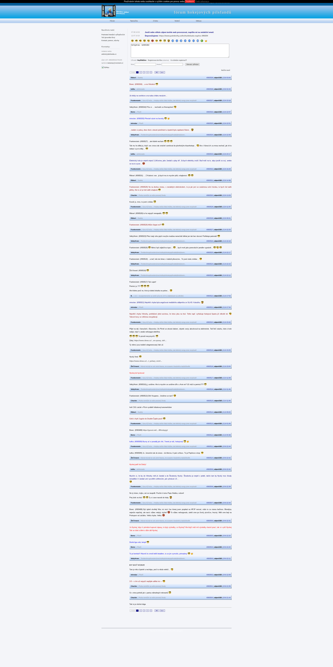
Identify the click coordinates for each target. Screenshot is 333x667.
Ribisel (133, 78)
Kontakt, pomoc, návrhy (110, 40)
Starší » (162, 72)
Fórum (112, 21)
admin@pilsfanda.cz (108, 54)
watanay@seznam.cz (115, 63)
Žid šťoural (135, 366)
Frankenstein (135, 100)
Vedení (177, 21)
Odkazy (198, 21)
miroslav (134, 123)
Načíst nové (225, 70)
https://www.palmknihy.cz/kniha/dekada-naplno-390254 (183, 36)
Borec (133, 112)
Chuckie (134, 195)
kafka (133, 89)
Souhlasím (190, 1)
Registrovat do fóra (155, 60)
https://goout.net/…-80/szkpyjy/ (155, 430)
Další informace (202, 1)
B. (131, 296)
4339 (157, 72)
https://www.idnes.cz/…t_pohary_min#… (145, 361)
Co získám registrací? (179, 60)
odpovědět (218, 78)
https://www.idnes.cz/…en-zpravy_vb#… (150, 340)
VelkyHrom (135, 135)
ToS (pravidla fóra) (108, 37)
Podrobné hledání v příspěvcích (113, 35)
